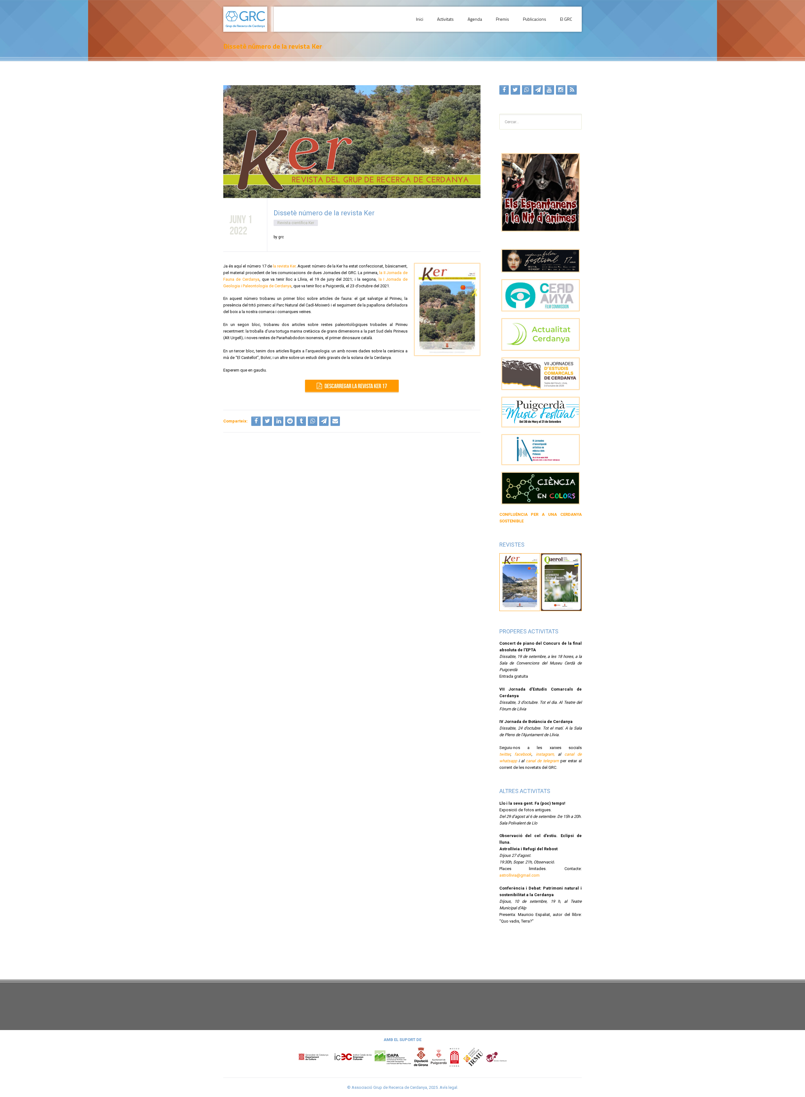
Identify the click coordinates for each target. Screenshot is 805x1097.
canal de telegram (542, 760)
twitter (504, 754)
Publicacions (534, 19)
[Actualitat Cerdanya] (540, 334)
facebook (522, 754)
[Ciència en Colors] (540, 488)
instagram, (545, 754)
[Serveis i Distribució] (496, 1057)
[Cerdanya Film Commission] (540, 295)
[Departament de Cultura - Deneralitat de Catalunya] (335, 1057)
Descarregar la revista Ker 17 (356, 386)
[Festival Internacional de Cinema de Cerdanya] (540, 261)
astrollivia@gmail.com (519, 875)
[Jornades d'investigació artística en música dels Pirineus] (540, 449)
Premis (502, 19)
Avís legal (448, 1087)
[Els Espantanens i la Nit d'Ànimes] (540, 192)
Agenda (475, 19)
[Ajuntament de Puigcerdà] (438, 1057)
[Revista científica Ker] (520, 581)
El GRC (566, 19)
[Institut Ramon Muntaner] (473, 1057)
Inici (419, 19)
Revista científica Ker (295, 223)
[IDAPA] (393, 1057)
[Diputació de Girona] (421, 1057)
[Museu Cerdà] (454, 1057)
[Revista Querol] (561, 581)
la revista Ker (284, 266)
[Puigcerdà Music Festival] (540, 412)
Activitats (445, 19)
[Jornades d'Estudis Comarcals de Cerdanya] (540, 373)
